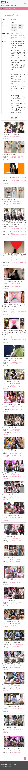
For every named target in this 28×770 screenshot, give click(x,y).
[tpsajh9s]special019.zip (16, 623)
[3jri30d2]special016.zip (16, 406)
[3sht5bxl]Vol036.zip (16, 729)
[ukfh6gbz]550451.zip (16, 362)
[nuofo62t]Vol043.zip (16, 474)
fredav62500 (8, 131)
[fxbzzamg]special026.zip (17, 644)
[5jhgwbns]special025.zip (17, 383)
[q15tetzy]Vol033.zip (16, 496)
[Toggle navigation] (25, 3)
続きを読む (5, 138)
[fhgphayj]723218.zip (16, 201)
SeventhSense (14, 35)
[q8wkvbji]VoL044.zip (16, 559)
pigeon (20, 35)
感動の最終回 (14, 33)
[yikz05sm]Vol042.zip (16, 452)
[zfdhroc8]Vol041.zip (16, 602)
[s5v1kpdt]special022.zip (17, 708)
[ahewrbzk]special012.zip (17, 517)
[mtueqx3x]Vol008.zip (16, 580)
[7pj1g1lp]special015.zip (16, 665)
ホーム (3, 8)
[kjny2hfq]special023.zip (16, 750)
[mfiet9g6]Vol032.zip (16, 538)
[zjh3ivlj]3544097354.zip (17, 156)
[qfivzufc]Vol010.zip (16, 429)
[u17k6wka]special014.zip (17, 136)
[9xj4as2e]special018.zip (16, 687)
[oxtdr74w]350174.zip (16, 283)
